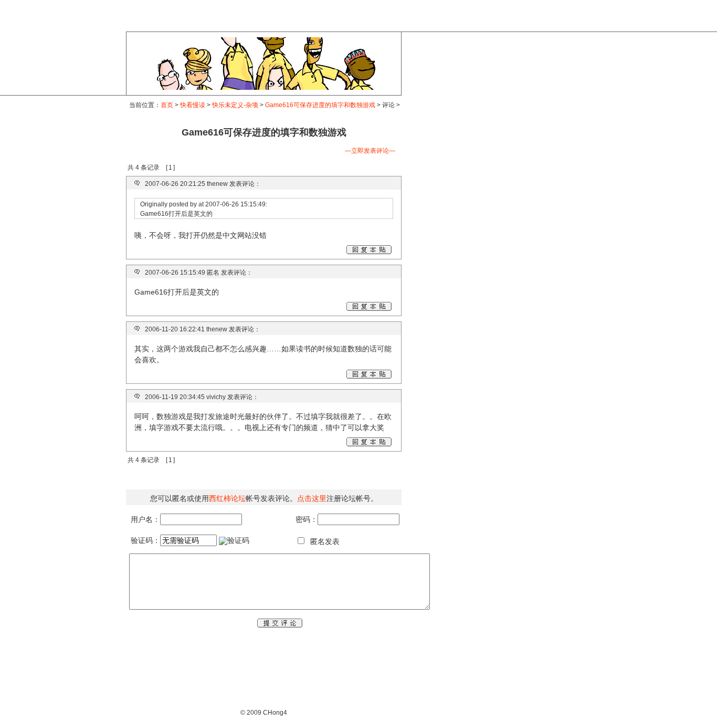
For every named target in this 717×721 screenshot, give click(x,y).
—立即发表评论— (370, 150)
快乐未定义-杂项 (235, 105)
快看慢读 (192, 105)
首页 (167, 105)
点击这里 (311, 498)
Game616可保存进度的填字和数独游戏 (320, 105)
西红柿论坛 (227, 498)
